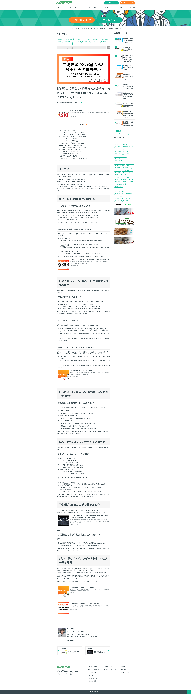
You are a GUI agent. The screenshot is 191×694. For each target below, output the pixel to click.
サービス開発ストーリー (121, 158)
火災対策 (96, 39)
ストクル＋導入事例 (120, 165)
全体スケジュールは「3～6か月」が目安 (73, 152)
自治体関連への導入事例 (121, 151)
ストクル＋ (79, 39)
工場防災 (81, 105)
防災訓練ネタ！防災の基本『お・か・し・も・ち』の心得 (128, 40)
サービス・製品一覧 (74, 8)
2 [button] (122, 131)
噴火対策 (124, 174)
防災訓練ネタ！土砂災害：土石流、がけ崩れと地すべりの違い (128, 77)
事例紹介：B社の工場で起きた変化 (69, 156)
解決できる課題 (92, 8)
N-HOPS (104, 41)
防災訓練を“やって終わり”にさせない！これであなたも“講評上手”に (128, 58)
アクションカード (119, 193)
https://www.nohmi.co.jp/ (65, 674)
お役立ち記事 (132, 8)
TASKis (71, 28)
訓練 (124, 196)
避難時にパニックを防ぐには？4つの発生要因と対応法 (128, 86)
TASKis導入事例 (119, 177)
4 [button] (131, 131)
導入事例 (105, 8)
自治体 (128, 198)
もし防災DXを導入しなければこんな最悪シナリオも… (74, 145)
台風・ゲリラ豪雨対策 (128, 172)
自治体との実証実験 (120, 184)
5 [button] (117, 133)
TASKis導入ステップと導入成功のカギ (70, 149)
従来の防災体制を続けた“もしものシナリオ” (74, 147)
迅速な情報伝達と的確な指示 (71, 139)
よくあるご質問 (118, 8)
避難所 (60, 44)
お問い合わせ (112, 3)
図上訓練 (126, 200)
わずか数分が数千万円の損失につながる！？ (74, 132)
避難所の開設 (68, 44)
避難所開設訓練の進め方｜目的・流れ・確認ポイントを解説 (128, 95)
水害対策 (118, 172)
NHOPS (117, 196)
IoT (74, 105)
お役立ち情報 (92, 681)
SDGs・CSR (96, 41)
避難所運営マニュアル (120, 191)
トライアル (118, 200)
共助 (132, 181)
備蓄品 (60, 41)
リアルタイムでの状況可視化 (70, 141)
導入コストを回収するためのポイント (72, 154)
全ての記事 (64, 28)
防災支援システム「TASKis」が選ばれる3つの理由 (73, 136)
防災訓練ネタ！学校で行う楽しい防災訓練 (128, 67)
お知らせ (118, 144)
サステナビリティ (119, 198)
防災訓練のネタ (87, 41)
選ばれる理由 (92, 672)
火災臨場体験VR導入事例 (121, 163)
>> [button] (131, 133)
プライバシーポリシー (126, 672)
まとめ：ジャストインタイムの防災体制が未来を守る (73, 158)
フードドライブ (68, 41)
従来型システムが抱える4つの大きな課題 (74, 134)
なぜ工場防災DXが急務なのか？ (69, 130)
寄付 (117, 179)
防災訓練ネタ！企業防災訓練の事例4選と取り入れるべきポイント (128, 114)
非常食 (128, 177)
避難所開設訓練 (130, 193)
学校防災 (127, 170)
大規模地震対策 (105, 39)
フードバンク (87, 39)
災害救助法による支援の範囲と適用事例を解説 (128, 105)
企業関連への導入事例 (120, 149)
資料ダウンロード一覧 (128, 3)
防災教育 (77, 41)
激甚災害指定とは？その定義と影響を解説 (128, 49)
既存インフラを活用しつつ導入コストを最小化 (75, 143)
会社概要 (123, 669)
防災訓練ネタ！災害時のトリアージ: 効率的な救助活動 (128, 123)
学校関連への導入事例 (128, 146)
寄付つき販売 (130, 165)
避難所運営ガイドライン (121, 188)
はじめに (62, 128)
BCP (117, 174)
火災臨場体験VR (69, 39)
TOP (59, 8)
